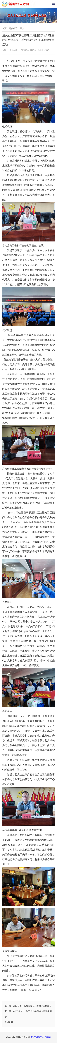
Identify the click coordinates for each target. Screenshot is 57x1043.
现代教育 (13, 28)
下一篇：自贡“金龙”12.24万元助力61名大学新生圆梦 (28, 1014)
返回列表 (9, 1022)
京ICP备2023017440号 (41, 1037)
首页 (4, 28)
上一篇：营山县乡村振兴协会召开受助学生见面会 (28, 1006)
